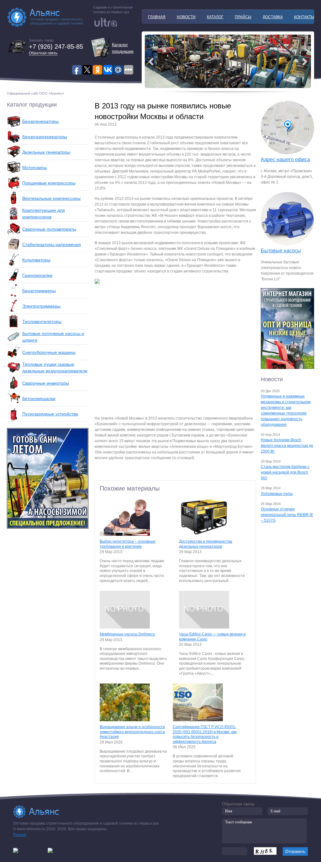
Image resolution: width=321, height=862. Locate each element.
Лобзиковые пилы (277, 493)
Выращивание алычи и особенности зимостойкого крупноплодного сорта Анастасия (132, 732)
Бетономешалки (38, 398)
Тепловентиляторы (41, 321)
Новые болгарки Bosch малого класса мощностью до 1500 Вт (287, 445)
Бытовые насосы (281, 250)
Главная (157, 17)
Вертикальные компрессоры (51, 198)
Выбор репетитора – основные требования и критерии (127, 544)
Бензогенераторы (40, 121)
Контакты (304, 17)
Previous (305, 61)
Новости (186, 17)
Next (151, 61)
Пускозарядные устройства (50, 413)
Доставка (273, 17)
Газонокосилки (37, 275)
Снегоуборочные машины (49, 352)
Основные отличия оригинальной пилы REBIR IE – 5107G (287, 515)
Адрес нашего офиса (285, 159)
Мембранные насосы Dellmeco (127, 634)
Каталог (215, 17)
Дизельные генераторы (46, 152)
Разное (19, 834)
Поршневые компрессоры (49, 182)
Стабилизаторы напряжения (51, 244)
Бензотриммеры (39, 290)
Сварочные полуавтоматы (49, 229)
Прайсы (243, 17)
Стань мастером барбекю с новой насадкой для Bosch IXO (285, 472)
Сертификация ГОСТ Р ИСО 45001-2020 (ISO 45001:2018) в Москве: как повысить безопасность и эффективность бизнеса (205, 734)
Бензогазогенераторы (44, 136)
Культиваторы (36, 259)
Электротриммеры (41, 306)
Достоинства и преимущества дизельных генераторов (205, 544)
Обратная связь (43, 53)
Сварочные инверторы (45, 383)
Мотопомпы (34, 167)
